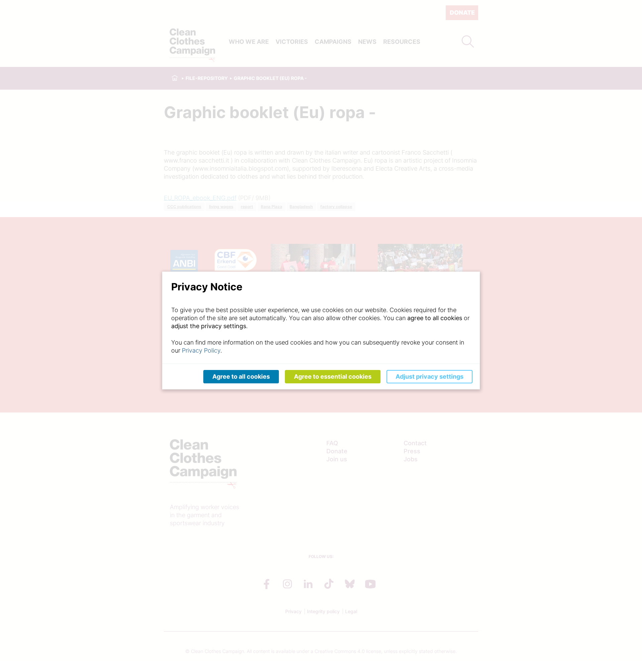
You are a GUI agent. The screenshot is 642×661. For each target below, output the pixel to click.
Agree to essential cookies (332, 376)
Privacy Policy (201, 350)
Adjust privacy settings (429, 376)
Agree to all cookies (241, 376)
